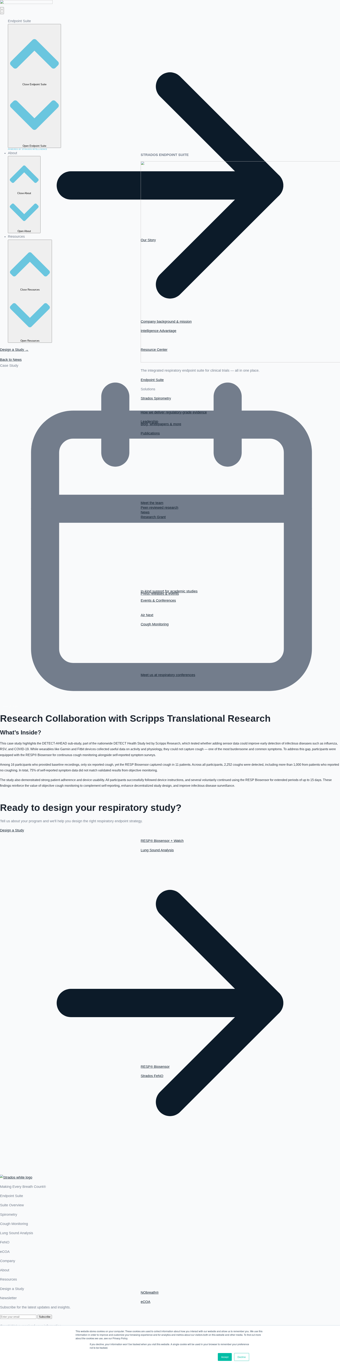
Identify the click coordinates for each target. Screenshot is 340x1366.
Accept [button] (224, 1357)
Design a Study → (14, 350)
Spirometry (8, 1215)
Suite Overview (12, 1205)
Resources (8, 1279)
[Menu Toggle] (2, 10)
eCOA (5, 1252)
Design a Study (12, 1289)
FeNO (4, 1242)
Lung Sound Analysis (16, 1233)
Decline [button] (241, 1357)
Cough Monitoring (14, 1224)
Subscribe (44, 1316)
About (4, 1270)
